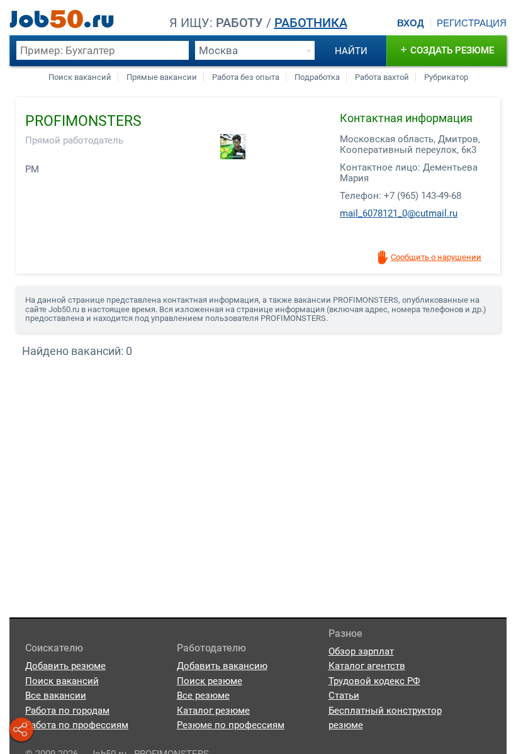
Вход (410, 23)
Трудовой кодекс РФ (374, 681)
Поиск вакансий (79, 77)
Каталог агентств (366, 666)
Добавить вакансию (222, 666)
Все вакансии (55, 695)
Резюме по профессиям (230, 725)
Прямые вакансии (161, 77)
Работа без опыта (245, 77)
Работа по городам (67, 710)
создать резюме (447, 49)
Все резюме (203, 695)
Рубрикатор (446, 77)
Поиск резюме (209, 681)
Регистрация (472, 23)
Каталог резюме (213, 710)
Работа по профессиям (76, 725)
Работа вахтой (382, 77)
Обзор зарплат (361, 651)
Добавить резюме (65, 666)
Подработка (317, 77)
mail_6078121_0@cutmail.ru (398, 213)
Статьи (343, 695)
